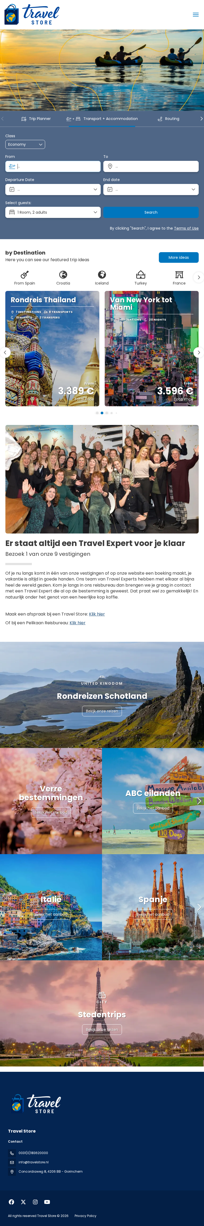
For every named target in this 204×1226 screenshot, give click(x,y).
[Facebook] (11, 1202)
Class (10, 136)
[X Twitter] (23, 1202)
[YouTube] (47, 1202)
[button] (2, 118)
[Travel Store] (35, 1104)
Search (151, 212)
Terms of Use (186, 228)
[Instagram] (35, 1202)
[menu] (195, 14)
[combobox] (53, 166)
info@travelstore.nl (34, 1162)
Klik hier (97, 614)
